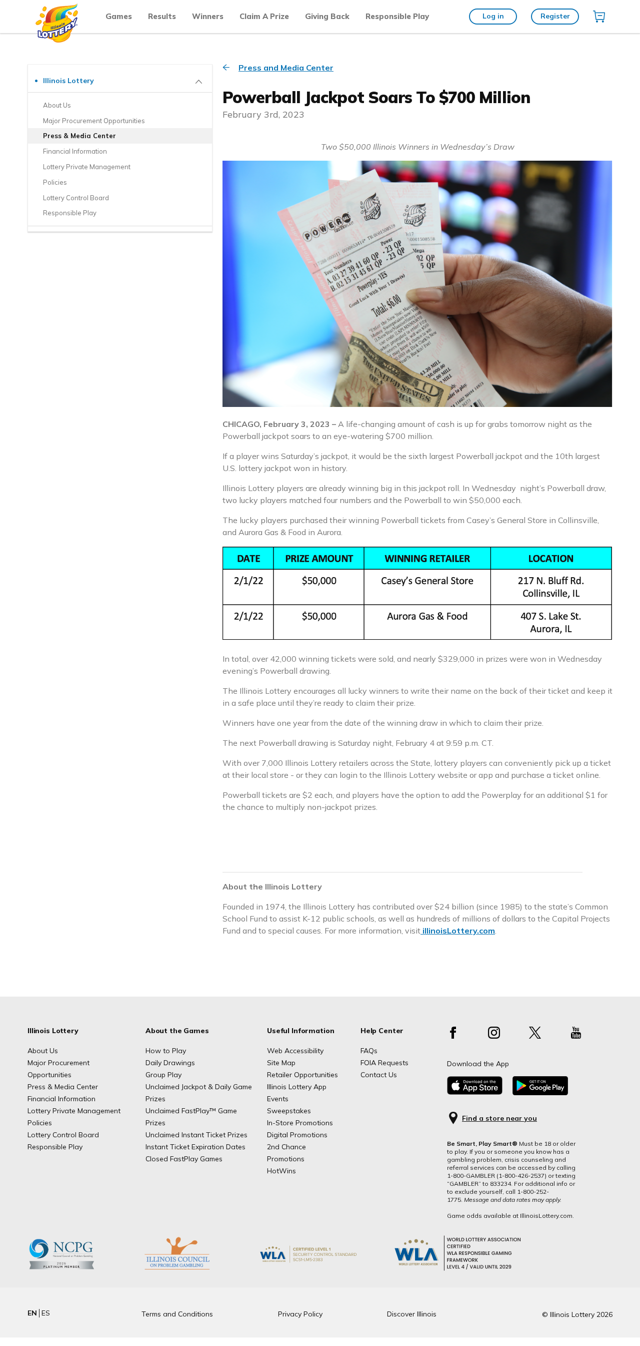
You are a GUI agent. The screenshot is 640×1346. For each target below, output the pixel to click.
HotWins (281, 1170)
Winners (208, 16)
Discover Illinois (411, 1313)
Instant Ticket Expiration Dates (196, 1146)
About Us (43, 1050)
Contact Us (378, 1074)
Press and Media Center (286, 68)
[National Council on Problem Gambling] (77, 1269)
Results (162, 16)
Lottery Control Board (63, 1134)
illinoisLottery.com (457, 931)
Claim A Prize (264, 16)
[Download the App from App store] (474, 1092)
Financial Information (62, 1098)
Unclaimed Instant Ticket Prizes (197, 1134)
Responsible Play (397, 16)
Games (119, 16)
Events (277, 1098)
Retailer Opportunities (302, 1074)
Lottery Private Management (74, 1110)
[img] (599, 17)
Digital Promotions (297, 1134)
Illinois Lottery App (296, 1086)
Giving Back (327, 16)
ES (46, 1312)
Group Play (164, 1074)
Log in (493, 16)
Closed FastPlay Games (184, 1158)
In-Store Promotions (300, 1122)
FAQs (369, 1050)
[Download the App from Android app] (540, 1092)
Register (555, 16)
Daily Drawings (170, 1062)
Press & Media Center (63, 1086)
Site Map (281, 1062)
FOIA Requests (384, 1062)
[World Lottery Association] (324, 1269)
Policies (40, 1122)
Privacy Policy (300, 1313)
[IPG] (192, 1269)
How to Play (166, 1050)
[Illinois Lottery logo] (57, 40)
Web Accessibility (295, 1050)
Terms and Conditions (177, 1313)
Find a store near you (499, 1118)
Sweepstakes (289, 1110)
